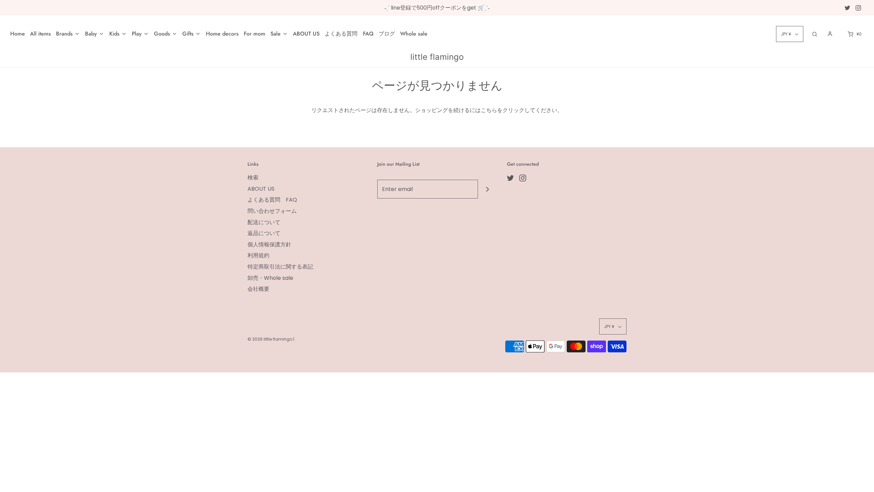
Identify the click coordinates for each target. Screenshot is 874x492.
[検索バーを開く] (814, 34)
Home (17, 34)
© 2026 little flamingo (270, 339)
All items (40, 34)
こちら (489, 110)
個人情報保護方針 (269, 244)
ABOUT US (306, 34)
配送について (264, 222)
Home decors (222, 34)
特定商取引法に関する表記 (280, 267)
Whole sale (413, 34)
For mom (254, 34)
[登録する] (487, 189)
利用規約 (258, 255)
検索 (253, 177)
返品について (264, 233)
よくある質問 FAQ (349, 34)
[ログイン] (830, 34)
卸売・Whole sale (270, 278)
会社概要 (258, 289)
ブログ (387, 34)
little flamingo (437, 57)
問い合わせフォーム (272, 211)
